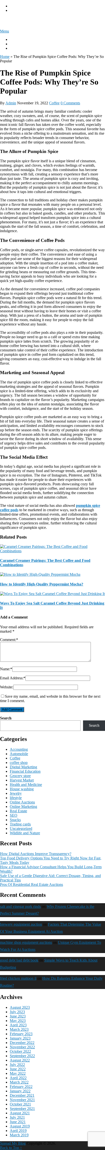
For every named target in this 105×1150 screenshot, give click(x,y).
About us (17, 39)
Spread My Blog (20, 21)
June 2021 (18, 1122)
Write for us (19, 44)
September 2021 (22, 1109)
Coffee (54, 103)
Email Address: (12, 678)
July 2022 (17, 1065)
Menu (4, 31)
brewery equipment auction (21, 924)
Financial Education (25, 771)
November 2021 (22, 1100)
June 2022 (18, 1069)
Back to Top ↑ (11, 1148)
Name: (6, 669)
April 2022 (18, 1078)
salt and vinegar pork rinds (20, 906)
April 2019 (18, 1130)
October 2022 (20, 1051)
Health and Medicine (26, 784)
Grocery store (20, 776)
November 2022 (22, 1047)
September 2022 (22, 1056)
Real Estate (18, 811)
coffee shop (19, 762)
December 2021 (22, 1095)
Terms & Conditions (25, 10)
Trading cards (20, 824)
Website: (6, 687)
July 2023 (17, 1012)
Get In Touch (20, 48)
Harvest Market (22, 780)
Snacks (15, 820)
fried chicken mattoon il (18, 978)
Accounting (19, 749)
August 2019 (20, 1126)
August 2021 (20, 1113)
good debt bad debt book (19, 960)
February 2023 (21, 1034)
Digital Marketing (23, 767)
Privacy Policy (21, 6)
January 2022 (20, 1091)
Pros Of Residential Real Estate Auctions (31, 884)
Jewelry (16, 793)
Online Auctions (22, 802)
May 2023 (18, 1021)
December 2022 (22, 1043)
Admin (10, 103)
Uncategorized (21, 828)
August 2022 (20, 1060)
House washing (22, 789)
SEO (13, 815)
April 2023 (18, 1025)
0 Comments (70, 103)
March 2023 (19, 1029)
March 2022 (19, 1082)
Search (5, 718)
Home (5, 56)
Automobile (19, 754)
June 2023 (18, 1016)
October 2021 (20, 1104)
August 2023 (20, 1007)
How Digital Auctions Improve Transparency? (35, 854)
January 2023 (20, 1038)
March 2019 (19, 1135)
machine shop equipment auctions (26, 942)
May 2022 (18, 1073)
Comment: (9, 640)
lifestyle (16, 798)
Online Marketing (23, 806)
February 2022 (21, 1087)
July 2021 (17, 1117)
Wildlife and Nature (25, 833)
